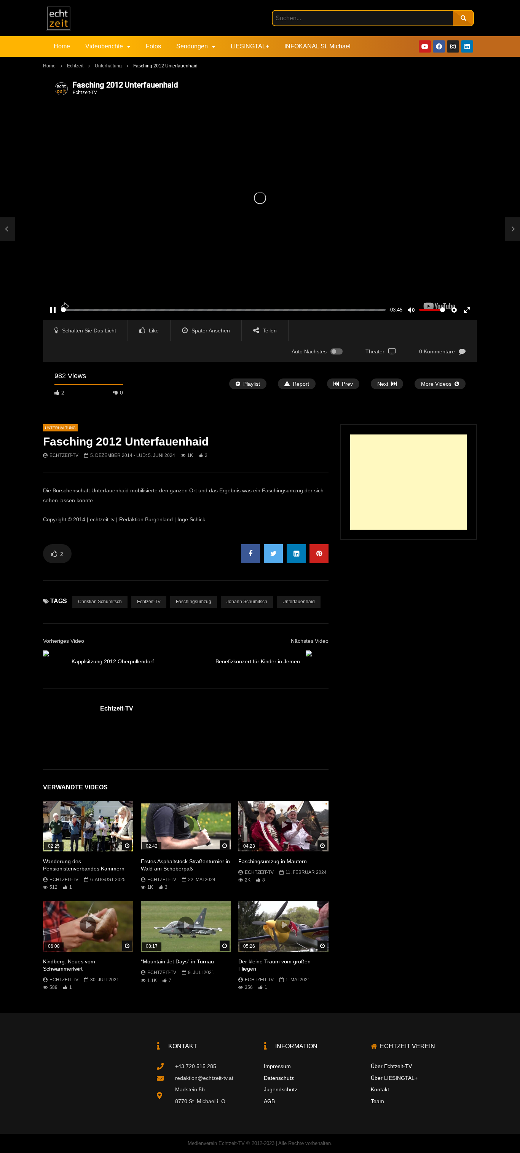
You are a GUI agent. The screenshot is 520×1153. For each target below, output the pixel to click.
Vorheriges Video (63, 641)
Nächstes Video (310, 641)
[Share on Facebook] (250, 553)
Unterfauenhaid (298, 601)
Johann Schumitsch (247, 601)
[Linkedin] (467, 46)
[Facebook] (439, 46)
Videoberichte (104, 46)
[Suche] (463, 18)
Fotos (153, 46)
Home (62, 46)
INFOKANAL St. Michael (317, 46)
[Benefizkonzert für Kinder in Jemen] (317, 661)
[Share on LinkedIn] (296, 553)
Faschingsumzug (193, 601)
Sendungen (192, 46)
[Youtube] (425, 46)
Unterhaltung (108, 66)
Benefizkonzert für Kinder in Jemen (257, 661)
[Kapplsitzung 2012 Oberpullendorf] (7, 229)
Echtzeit (75, 66)
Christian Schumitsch (100, 601)
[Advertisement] (408, 482)
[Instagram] (453, 46)
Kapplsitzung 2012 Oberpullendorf (113, 661)
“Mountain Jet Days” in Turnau (177, 961)
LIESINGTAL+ (250, 46)
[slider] (223, 309)
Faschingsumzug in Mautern (272, 861)
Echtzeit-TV (63, 455)
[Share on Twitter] (273, 553)
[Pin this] (319, 553)
